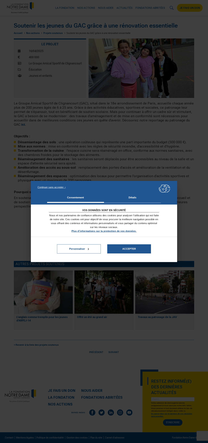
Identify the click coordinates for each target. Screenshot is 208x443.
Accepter (129, 248)
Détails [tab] (132, 197)
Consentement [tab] (75, 197)
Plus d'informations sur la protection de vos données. (104, 231)
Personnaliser (77, 248)
